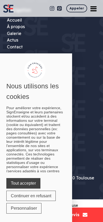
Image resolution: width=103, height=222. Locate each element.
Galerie (14, 33)
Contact (15, 46)
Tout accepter (23, 183)
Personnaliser (24, 208)
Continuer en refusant (31, 196)
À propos (16, 26)
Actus (12, 40)
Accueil (14, 20)
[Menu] (93, 8)
